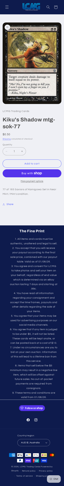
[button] (7, 7)
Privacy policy (46, 471)
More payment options (32, 181)
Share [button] (10, 204)
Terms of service (24, 476)
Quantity (7, 145)
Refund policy (29, 471)
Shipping (7, 139)
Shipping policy (43, 476)
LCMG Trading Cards (30, 467)
